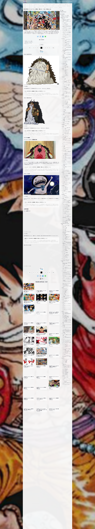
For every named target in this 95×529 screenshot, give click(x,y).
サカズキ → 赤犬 (64, 226)
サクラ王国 (63, 323)
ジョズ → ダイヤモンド (65, 60)
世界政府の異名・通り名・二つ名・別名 (65, 223)
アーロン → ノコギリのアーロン (66, 170)
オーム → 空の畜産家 (65, 290)
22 (45, 47)
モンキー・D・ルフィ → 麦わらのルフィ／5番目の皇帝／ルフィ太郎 (33, 45)
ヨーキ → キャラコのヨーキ (65, 207)
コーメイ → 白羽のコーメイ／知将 (66, 248)
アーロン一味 (63, 169)
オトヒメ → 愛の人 (64, 336)
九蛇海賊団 (63, 126)
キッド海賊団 (63, 114)
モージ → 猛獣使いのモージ (65, 153)
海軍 (62, 224)
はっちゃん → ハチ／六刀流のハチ (66, 171)
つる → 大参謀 (64, 233)
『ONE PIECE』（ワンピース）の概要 (65, 15)
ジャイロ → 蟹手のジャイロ (65, 208)
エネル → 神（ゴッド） (65, 288)
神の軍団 (63, 287)
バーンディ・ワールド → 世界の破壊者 (66, 219)
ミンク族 (63, 299)
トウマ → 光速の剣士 (65, 249)
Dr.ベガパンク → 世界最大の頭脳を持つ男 (67, 242)
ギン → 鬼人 (64, 168)
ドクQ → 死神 (64, 109)
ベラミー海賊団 (63, 146)
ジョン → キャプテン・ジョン (66, 135)
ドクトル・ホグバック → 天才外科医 (66, 129)
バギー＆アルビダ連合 (64, 150)
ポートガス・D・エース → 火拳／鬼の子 (67, 59)
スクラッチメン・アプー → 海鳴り (66, 121)
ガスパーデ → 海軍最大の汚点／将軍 (66, 220)
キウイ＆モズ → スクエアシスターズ (66, 380)
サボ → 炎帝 (64, 264)
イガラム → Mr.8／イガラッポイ (66, 329)
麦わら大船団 (63, 38)
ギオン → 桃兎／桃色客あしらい (66, 234)
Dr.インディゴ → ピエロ (65, 196)
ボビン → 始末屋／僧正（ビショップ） (66, 88)
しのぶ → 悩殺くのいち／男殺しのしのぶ (67, 366)
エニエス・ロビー (63, 258)
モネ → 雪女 (64, 145)
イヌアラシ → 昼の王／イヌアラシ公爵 (66, 319)
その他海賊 (63, 198)
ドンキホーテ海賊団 (64, 137)
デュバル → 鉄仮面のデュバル (66, 298)
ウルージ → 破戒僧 (64, 125)
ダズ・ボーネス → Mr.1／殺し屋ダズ (66, 273)
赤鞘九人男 (63, 311)
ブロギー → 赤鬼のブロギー (65, 187)
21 (43, 47)
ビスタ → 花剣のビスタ (65, 61)
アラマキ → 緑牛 (64, 229)
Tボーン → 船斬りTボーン (65, 238)
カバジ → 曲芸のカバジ (65, 154)
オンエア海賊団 (63, 120)
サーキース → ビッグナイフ (65, 149)
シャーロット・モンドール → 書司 (66, 84)
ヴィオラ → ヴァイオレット (65, 144)
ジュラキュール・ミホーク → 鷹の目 (66, 200)
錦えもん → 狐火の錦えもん (65, 312)
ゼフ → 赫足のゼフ (64, 199)
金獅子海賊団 (63, 194)
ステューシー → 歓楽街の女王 (66, 254)
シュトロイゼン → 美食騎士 (65, 87)
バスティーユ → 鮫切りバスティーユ (66, 236)
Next (53, 47)
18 (37, 47)
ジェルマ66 (63, 302)
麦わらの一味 (63, 18)
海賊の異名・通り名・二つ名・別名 (64, 17)
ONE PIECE (62, 11)
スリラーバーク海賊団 (64, 128)
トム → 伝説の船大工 (65, 381)
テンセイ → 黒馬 (64, 230)
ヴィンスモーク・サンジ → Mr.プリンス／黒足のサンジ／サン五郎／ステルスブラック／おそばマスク (67, 27)
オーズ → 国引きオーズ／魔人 (66, 132)
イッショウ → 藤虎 (64, 228)
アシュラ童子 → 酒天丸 (65, 318)
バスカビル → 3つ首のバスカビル (66, 259)
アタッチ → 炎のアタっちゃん (66, 247)
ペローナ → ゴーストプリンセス (66, 131)
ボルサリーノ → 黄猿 (65, 227)
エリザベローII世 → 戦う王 (65, 352)
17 (35, 47)
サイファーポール (63, 251)
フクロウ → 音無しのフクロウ (66, 255)
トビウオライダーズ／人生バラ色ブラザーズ (66, 297)
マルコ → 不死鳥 (64, 58)
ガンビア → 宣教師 (64, 40)
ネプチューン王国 (63, 333)
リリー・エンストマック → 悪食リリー (66, 218)
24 (49, 47)
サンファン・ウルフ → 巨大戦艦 (66, 106)
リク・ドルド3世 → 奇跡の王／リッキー (67, 351)
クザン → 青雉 (64, 110)
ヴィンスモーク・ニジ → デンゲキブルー (67, 308)
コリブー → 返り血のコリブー (66, 184)
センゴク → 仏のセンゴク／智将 (66, 225)
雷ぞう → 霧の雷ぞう (65, 315)
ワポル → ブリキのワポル (65, 204)
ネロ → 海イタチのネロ (65, 256)
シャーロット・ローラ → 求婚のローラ (66, 205)
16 (33, 47)
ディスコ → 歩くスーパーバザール (66, 384)
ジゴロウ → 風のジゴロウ (65, 136)
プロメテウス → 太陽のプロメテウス (66, 92)
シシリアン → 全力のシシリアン (66, 300)
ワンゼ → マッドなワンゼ (65, 257)
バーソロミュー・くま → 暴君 (66, 201)
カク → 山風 (64, 253)
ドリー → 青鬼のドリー (65, 186)
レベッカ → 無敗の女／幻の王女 (66, 350)
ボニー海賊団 (63, 122)
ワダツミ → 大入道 (64, 193)
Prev (29, 47)
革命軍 (62, 261)
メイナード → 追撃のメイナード (66, 237)
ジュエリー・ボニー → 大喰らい (66, 123)
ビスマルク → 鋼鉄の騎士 (65, 250)
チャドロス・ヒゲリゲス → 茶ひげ (66, 206)
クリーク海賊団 (63, 165)
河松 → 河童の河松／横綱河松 (66, 316)
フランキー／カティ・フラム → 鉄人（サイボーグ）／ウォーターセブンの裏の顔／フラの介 (67, 32)
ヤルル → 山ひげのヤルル (65, 188)
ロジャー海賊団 (63, 51)
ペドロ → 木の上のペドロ (65, 301)
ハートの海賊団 (63, 111)
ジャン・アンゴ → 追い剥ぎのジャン (66, 355)
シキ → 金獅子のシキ (65, 195)
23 (47, 47)
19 (39, 47)
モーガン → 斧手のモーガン (65, 246)
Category (58, 1)
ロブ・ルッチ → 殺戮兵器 (65, 252)
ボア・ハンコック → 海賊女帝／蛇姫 (66, 127)
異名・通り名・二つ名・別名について (65, 16)
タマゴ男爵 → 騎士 (64, 86)
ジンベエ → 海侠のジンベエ (65, 37)
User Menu (63, 1)
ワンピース (65, 11)
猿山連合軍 (63, 172)
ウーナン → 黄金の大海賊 (65, 222)
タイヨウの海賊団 (63, 190)
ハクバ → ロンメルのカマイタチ (66, 43)
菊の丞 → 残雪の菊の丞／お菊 (66, 317)
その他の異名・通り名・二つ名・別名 (64, 260)
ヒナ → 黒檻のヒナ (64, 241)
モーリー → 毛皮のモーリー (65, 267)
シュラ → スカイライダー (65, 289)
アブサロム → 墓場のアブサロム (66, 130)
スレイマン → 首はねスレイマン (66, 44)
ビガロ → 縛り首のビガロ (65, 221)
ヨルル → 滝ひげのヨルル (65, 189)
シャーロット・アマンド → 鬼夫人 (66, 85)
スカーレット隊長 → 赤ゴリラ (66, 197)
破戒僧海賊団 (63, 124)
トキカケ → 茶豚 (64, 235)
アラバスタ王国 (63, 326)
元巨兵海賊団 (63, 185)
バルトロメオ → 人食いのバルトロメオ (66, 39)
